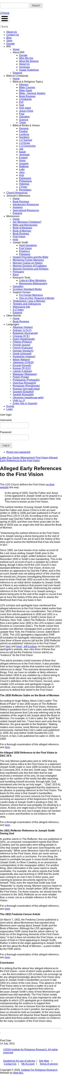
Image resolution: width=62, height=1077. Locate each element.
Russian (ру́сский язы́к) (26, 388)
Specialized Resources (26, 210)
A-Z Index (18, 309)
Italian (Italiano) (21, 359)
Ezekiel (23, 157)
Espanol (17, 72)
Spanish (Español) (23, 391)
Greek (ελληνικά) (22, 353)
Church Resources (17, 192)
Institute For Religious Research (39, 1070)
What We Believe (29, 61)
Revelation (25, 189)
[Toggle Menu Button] (4, 19)
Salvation (24, 116)
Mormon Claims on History (28, 263)
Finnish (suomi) (21, 345)
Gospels (23, 163)
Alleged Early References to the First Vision (29, 459)
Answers (18, 207)
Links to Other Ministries (32, 280)
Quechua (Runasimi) (24, 383)
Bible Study (25, 90)
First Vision (19, 236)
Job (21, 149)
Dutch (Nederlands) (24, 339)
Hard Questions (28, 245)
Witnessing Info (21, 307)
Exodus (23, 131)
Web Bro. (18, 1072)
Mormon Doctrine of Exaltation (30, 265)
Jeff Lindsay (30, 646)
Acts (21, 175)
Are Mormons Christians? (27, 222)
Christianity (25, 99)
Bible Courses (27, 87)
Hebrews (24, 184)
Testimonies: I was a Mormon (29, 301)
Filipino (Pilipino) (22, 341)
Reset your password (18, 452)
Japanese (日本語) (23, 362)
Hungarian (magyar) (24, 356)
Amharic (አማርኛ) (22, 330)
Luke (22, 169)
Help (15, 239)
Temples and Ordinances (27, 303)
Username (6, 420)
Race (16, 274)
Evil (21, 102)
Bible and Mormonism (25, 225)
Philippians (25, 181)
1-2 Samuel (25, 140)
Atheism (23, 84)
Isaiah (22, 151)
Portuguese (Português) (26, 380)
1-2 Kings (24, 143)
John (22, 172)
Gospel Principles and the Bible (30, 257)
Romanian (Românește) (26, 385)
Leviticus (24, 134)
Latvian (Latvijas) (22, 371)
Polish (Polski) (21, 377)
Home (16, 49)
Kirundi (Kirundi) (22, 365)
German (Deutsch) (23, 350)
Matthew (24, 166)
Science (23, 119)
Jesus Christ (26, 111)
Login (9, 409)
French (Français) (23, 347)
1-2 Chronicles (27, 146)
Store (9, 40)
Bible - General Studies (32, 93)
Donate (10, 43)
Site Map (44, 1061)
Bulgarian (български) (25, 333)
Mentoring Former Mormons (28, 260)
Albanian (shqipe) (23, 327)
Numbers (24, 137)
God (21, 105)
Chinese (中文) (21, 336)
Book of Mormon (22, 230)
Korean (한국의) (22, 368)
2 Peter (23, 187)
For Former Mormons (31, 295)
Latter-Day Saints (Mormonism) (17, 457)
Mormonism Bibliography (33, 283)
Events (10, 406)
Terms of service (49, 1064)
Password (5, 432)
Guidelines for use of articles (19, 1061)
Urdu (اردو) (19, 400)
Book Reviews (27, 96)
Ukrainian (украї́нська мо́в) (28, 397)
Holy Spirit (25, 108)
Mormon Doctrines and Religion (30, 269)
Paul (21, 113)
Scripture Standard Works (27, 289)
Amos (22, 160)
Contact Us (12, 34)
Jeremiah (24, 154)
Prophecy (24, 251)
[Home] (4, 13)
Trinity (22, 122)
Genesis (23, 128)
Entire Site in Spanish (25, 403)
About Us (11, 32)
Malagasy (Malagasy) (25, 374)
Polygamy (24, 254)
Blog (9, 37)
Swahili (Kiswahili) (23, 394)
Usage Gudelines (29, 70)
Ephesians (25, 178)
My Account (27, 1064)
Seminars (24, 67)
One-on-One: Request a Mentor (36, 298)
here (8, 646)
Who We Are (26, 58)
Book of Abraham (22, 227)
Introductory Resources (26, 204)
